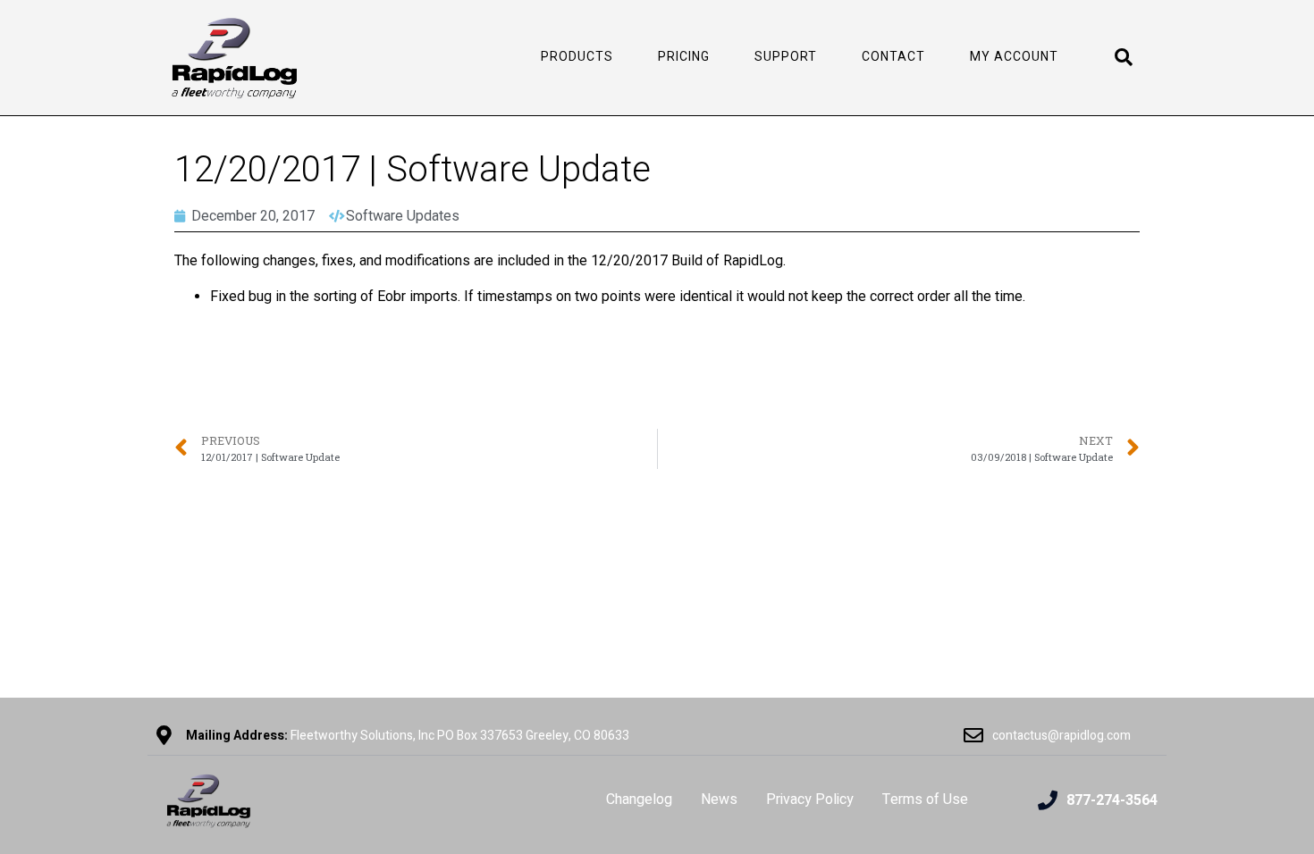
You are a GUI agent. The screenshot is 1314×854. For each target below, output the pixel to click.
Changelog (639, 799)
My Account (1014, 56)
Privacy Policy (810, 799)
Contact (893, 56)
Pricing (684, 56)
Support (785, 56)
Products (577, 56)
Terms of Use (925, 799)
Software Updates (402, 215)
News (719, 799)
